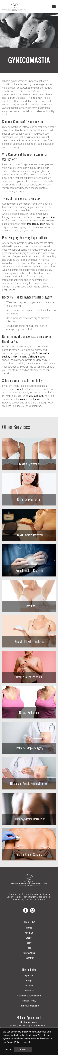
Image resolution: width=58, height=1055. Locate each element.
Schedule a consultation (29, 995)
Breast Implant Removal (29, 534)
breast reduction (36, 223)
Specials (29, 975)
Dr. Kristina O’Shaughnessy (30, 356)
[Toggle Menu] (54, 6)
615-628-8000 (36, 395)
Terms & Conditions (29, 1005)
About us (29, 932)
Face (29, 948)
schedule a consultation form (29, 399)
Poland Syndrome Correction (29, 818)
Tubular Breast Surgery (29, 854)
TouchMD (29, 958)
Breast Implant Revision (29, 570)
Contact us (29, 990)
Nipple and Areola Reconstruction (29, 783)
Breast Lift (29, 605)
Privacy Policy (29, 1000)
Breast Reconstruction (29, 676)
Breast (29, 937)
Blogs (29, 980)
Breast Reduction (29, 712)
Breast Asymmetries (29, 463)
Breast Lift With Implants (29, 641)
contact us (20, 389)
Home (29, 927)
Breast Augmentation (29, 499)
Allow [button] (22, 1049)
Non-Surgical (29, 953)
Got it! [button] (8, 1049)
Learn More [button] (27, 1042)
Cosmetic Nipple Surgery (29, 747)
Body (29, 943)
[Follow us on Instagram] (32, 910)
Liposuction (48, 217)
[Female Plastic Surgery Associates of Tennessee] (14, 6)
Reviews (29, 985)
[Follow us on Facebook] (25, 910)
